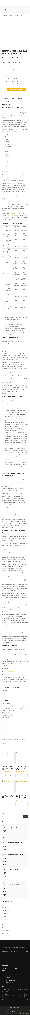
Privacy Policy (15, 1012)
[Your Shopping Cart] (26, 9)
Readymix (4, 924)
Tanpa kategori (5, 927)
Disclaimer (23, 1011)
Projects (13, 1011)
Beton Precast (5, 910)
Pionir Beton (5, 922)
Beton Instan (5, 908)
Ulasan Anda (6, 717)
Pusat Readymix (8, 112)
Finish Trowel (17, 968)
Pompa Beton (17, 962)
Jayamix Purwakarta (21, 94)
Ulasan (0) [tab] (6, 101)
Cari (3, 813)
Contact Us (18, 1011)
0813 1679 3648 (10, 671)
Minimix (4, 919)
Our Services (8, 1011)
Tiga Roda (4, 968)
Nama (4, 725)
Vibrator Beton (5, 933)
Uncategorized (5, 930)
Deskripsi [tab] (6, 98)
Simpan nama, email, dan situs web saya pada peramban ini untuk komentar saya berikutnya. (15, 740)
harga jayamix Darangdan (15, 213)
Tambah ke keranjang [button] (8, 775)
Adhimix (4, 905)
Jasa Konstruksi (5, 913)
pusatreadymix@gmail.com (10, 980)
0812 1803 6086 (10, 674)
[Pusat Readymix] (6, 2)
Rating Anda (6, 712)
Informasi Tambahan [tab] (17, 98)
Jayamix (12, 94)
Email (4, 731)
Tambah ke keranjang (16, 89)
